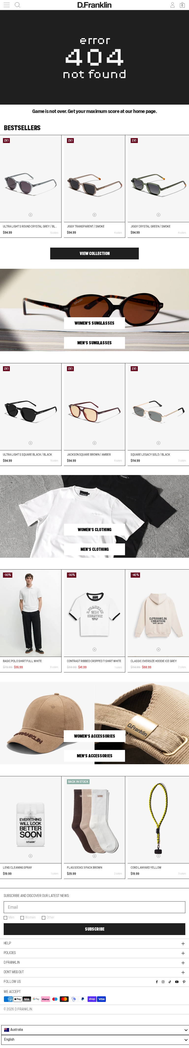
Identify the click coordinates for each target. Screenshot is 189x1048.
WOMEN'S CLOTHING (94, 529)
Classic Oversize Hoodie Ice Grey (154, 661)
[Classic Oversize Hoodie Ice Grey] (158, 613)
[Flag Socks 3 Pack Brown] (94, 819)
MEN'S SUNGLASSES (94, 343)
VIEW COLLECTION (95, 253)
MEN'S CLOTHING (94, 549)
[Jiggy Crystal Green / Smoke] (158, 178)
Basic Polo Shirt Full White (22, 661)
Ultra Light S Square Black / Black (27, 454)
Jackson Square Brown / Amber (89, 454)
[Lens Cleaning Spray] (30, 819)
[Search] (16, 5)
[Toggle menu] (7, 5)
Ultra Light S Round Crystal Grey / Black (32, 226)
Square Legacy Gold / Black (150, 454)
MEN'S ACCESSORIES (94, 756)
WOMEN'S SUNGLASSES (94, 323)
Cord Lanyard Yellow (146, 867)
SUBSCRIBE (94, 929)
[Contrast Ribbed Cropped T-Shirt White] (94, 613)
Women (30, 917)
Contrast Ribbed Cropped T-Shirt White (94, 661)
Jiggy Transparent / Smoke (86, 226)
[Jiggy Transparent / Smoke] (94, 178)
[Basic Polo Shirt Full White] (30, 613)
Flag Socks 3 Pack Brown (84, 867)
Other (50, 917)
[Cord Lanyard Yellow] (158, 819)
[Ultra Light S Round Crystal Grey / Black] (30, 178)
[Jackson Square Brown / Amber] (94, 406)
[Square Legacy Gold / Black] (158, 406)
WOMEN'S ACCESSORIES (94, 736)
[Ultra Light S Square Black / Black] (30, 406)
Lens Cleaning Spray (17, 867)
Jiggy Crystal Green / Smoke (151, 226)
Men (11, 917)
